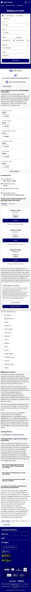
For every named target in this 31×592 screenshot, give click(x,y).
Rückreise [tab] (4, 203)
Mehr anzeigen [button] (14, 171)
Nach (3, 29)
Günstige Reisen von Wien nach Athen (13, 435)
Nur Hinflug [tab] (11, 203)
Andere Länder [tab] (15, 521)
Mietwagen (20, 5)
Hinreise (4, 37)
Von (3, 22)
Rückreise (18, 37)
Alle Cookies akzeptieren (15, 306)
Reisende (4, 45)
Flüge (2, 5)
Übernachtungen (10, 5)
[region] (15, 296)
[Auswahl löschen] (27, 32)
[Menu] (29, 2)
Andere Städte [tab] (5, 521)
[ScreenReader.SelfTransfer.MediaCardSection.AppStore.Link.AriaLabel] (7, 556)
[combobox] (15, 25)
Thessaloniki (6, 525)
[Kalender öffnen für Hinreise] (13, 40)
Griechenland (7, 86)
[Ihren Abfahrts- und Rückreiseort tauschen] (27, 25)
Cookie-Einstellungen (15, 302)
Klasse (4, 52)
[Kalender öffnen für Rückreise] (27, 40)
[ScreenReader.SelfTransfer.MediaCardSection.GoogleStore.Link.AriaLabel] (7, 560)
